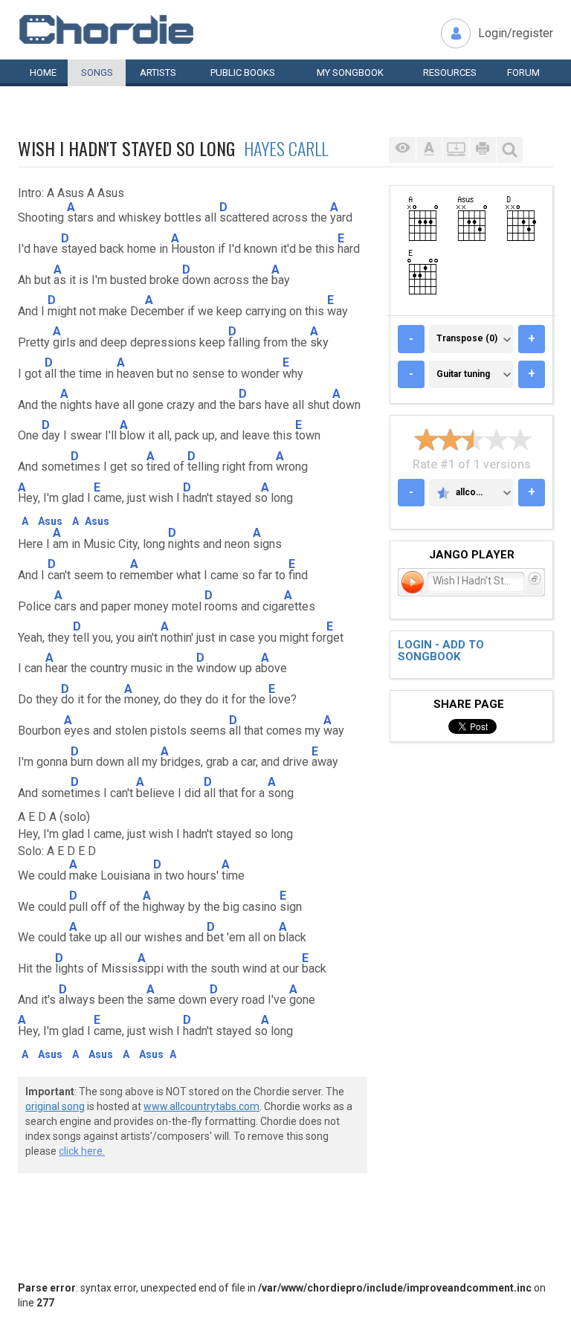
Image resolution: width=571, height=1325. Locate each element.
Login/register (515, 33)
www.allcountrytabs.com (201, 1106)
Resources (450, 72)
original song (55, 1106)
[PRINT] (482, 150)
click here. (82, 1151)
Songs (97, 72)
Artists (158, 72)
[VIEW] (402, 150)
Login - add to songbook (441, 651)
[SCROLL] (455, 150)
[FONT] (429, 150)
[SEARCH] (509, 150)
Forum (523, 72)
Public (242, 72)
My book (350, 72)
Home (43, 72)
